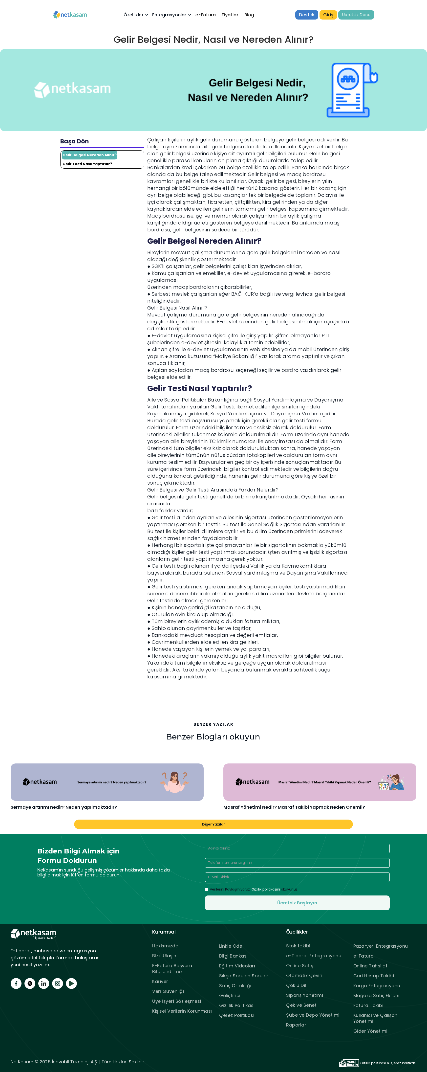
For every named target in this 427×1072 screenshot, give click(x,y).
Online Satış (299, 965)
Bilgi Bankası (233, 956)
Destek (306, 15)
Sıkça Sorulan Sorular (244, 976)
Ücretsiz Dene (356, 15)
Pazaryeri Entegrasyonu (380, 946)
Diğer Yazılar (213, 824)
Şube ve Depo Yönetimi (313, 1015)
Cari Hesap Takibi (373, 976)
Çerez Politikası (236, 1015)
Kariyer (160, 981)
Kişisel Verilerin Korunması (182, 1011)
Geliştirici (229, 995)
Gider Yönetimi (370, 1031)
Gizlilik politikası (373, 1063)
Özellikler (134, 14)
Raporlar (296, 1025)
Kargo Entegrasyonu (376, 986)
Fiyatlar (230, 15)
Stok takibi (298, 946)
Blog (249, 15)
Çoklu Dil (296, 985)
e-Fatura (205, 15)
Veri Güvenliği (168, 991)
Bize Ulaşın (164, 956)
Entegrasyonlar (169, 14)
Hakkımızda (165, 946)
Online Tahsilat (370, 966)
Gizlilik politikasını (266, 889)
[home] (70, 15)
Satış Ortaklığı (235, 986)
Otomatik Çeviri (304, 975)
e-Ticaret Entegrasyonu (313, 956)
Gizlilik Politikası (237, 1005)
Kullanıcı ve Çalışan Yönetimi (375, 1018)
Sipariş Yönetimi (304, 995)
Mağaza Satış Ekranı (376, 995)
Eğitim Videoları (237, 966)
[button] (135, 14)
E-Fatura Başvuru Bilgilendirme (172, 968)
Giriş (328, 15)
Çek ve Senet (301, 1005)
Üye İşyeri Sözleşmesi (176, 1001)
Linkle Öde (230, 946)
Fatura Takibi (368, 1005)
